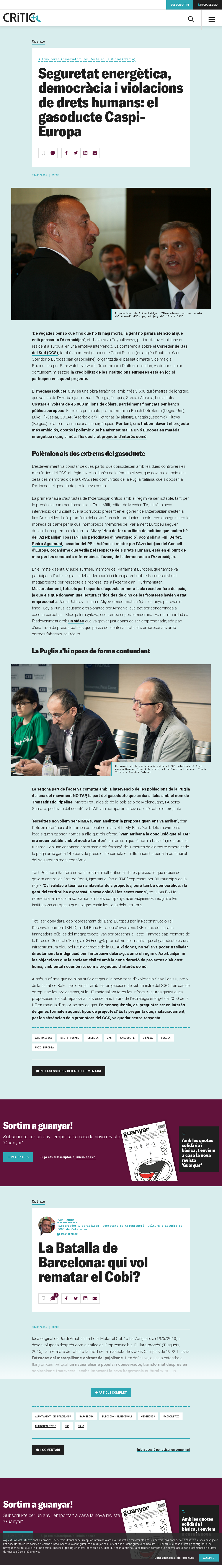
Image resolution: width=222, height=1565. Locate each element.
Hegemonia (148, 1416)
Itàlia (148, 1037)
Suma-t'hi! (16, 1157)
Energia (93, 1037)
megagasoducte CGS (56, 391)
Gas (109, 1037)
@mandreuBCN (69, 1234)
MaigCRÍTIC (171, 1416)
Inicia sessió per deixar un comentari (70, 1071)
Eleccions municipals (117, 1416)
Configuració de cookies (174, 1557)
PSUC (81, 1426)
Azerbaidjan (43, 1037)
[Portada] (22, 18)
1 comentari (50, 1450)
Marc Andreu (67, 1220)
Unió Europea (44, 1047)
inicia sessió (86, 1157)
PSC (67, 1426)
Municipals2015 (45, 1426)
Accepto (208, 1557)
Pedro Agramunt (47, 543)
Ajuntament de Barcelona (53, 1416)
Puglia (165, 1037)
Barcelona (86, 1416)
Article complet (113, 1392)
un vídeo (76, 621)
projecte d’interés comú (124, 436)
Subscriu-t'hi (180, 4)
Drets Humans (69, 1037)
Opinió (38, 41)
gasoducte (127, 1037)
